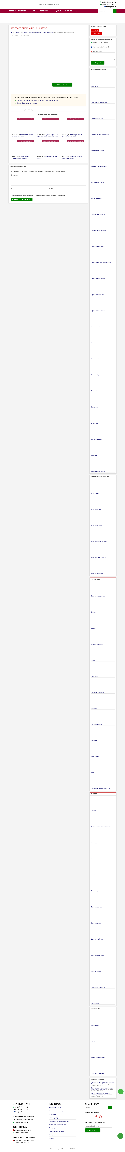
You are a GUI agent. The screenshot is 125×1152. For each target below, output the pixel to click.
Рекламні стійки (96, 327)
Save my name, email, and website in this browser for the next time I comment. (38, 195)
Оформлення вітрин (97, 246)
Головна (12, 11)
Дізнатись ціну (62, 85)
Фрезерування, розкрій (56, 1131)
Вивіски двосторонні (97, 150)
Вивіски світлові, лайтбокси (100, 134)
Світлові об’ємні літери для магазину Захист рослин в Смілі (102, 1083)
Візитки (93, 628)
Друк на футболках (97, 939)
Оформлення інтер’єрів (98, 279)
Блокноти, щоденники (98, 596)
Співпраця (52, 1135)
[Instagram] (100, 1116)
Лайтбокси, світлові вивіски (44, 32)
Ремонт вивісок (96, 359)
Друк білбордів (96, 509)
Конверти (94, 708)
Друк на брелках (96, 891)
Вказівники (94, 407)
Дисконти (94, 660)
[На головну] (12, 32)
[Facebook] (96, 1116)
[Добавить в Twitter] (84, 110)
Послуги (32, 11)
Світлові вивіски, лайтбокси (27, 103)
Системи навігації (96, 439)
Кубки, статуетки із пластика (100, 859)
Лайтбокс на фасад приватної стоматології (72, 135)
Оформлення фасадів (98, 311)
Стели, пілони (95, 391)
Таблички (94, 455)
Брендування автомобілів (99, 102)
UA (76, 11)
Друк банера (95, 493)
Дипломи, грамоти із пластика (100, 827)
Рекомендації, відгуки (98, 1074)
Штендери (94, 423)
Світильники (95, 1003)
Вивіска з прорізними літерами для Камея (22, 135)
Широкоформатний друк (57, 1111)
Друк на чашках (96, 971)
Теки (92, 772)
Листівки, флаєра (96, 724)
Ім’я (12, 189)
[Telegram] (96, 16)
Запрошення (95, 756)
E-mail (51, 189)
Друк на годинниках (97, 955)
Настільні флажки (96, 875)
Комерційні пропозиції (98, 1058)
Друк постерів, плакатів (98, 557)
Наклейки (94, 740)
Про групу (22, 11)
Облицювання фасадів (98, 214)
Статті (93, 1041)
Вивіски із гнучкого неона (99, 166)
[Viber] (93, 16)
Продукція (57, 11)
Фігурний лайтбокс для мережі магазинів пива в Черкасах (48, 135)
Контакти (68, 11)
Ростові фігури (95, 375)
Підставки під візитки (98, 987)
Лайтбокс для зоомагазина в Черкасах (20, 157)
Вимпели (93, 811)
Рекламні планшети (97, 343)
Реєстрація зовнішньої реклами (59, 1121)
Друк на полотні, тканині (99, 541)
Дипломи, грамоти (97, 644)
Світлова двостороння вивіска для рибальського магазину (102, 1088)
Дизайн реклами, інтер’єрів (57, 1124)
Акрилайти (94, 86)
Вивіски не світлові (97, 118)
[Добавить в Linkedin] (78, 110)
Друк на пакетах (96, 907)
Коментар (14, 175)
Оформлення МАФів (97, 295)
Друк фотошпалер (97, 573)
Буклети (93, 612)
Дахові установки (96, 198)
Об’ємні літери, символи (98, 230)
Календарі (94, 676)
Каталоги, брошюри (97, 692)
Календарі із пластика (98, 843)
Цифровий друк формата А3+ (100, 788)
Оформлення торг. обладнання (101, 263)
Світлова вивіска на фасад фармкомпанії (72, 157)
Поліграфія (52, 1114)
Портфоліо (44, 11)
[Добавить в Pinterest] (81, 110)
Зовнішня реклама (28, 32)
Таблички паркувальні (98, 471)
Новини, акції (95, 1025)
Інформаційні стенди (97, 182)
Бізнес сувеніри (54, 1118)
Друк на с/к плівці (96, 525)
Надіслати (98, 63)
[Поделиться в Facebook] (76, 110)
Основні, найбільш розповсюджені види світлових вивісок (37, 100)
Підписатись (93, 1130)
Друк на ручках (96, 923)
